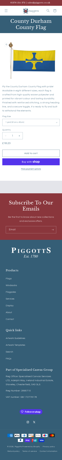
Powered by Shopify (31, 446)
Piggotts (18, 446)
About (9, 312)
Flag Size (6, 116)
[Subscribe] (52, 229)
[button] (6, 10)
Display (9, 306)
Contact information (48, 451)
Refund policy (13, 451)
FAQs (8, 359)
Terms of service (29, 451)
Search (9, 352)
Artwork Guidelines (15, 338)
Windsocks (11, 285)
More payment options (31, 169)
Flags (9, 279)
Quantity (6, 130)
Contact (10, 319)
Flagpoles (11, 292)
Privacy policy (49, 446)
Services (10, 299)
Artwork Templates (15, 345)
